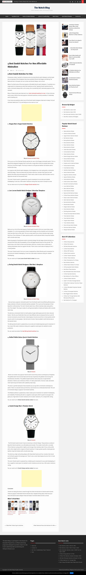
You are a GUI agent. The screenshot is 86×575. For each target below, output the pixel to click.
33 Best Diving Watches (69, 241)
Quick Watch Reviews (67, 16)
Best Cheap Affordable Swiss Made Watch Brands (71, 562)
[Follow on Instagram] (70, 2)
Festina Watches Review (69, 165)
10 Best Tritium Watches (69, 257)
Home (6, 16)
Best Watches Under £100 (70, 109)
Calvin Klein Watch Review (69, 149)
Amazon (30, 158)
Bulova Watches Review (69, 147)
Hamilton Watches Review (70, 170)
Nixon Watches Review (69, 188)
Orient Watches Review (69, 190)
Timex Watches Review (69, 216)
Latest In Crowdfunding (43, 16)
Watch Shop (36, 158)
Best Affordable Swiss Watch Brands (72, 271)
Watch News (56, 16)
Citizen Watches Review (69, 154)
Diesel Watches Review (69, 161)
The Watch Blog (42, 7)
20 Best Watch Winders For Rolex (71, 264)
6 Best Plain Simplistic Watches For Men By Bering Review (12, 513)
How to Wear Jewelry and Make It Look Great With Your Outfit (75, 57)
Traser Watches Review (69, 222)
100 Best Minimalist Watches (70, 246)
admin (13, 70)
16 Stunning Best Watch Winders (71, 267)
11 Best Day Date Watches (70, 274)
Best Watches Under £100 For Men (68, 545)
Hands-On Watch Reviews (29, 16)
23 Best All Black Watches (70, 278)
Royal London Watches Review (71, 197)
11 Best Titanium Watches (70, 255)
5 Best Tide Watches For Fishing (71, 260)
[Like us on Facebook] (75, 2)
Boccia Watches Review (69, 142)
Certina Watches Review (69, 151)
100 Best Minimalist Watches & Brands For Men (22, 513)
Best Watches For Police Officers (71, 276)
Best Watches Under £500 (70, 112)
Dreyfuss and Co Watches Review (71, 163)
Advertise (34, 545)
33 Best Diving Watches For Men (67, 553)
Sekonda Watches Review (69, 202)
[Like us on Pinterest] (78, 2)
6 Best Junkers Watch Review (70, 181)
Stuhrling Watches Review (69, 211)
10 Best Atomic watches (69, 253)
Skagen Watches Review (69, 206)
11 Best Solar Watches (69, 248)
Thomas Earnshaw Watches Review (72, 213)
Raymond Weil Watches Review (71, 193)
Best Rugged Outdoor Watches (71, 293)
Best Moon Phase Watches (70, 269)
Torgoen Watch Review (69, 220)
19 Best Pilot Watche (68, 244)
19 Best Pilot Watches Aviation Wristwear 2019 (70, 556)
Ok (70, 573)
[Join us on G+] (80, 2)
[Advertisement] (31, 112)
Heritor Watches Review (69, 172)
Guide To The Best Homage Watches (72, 280)
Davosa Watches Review (69, 158)
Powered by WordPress (64, 569)
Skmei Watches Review (69, 209)
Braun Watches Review (69, 145)
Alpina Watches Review (69, 131)
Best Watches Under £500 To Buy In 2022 (69, 547)
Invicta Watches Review (69, 179)
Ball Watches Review (68, 138)
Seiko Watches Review (69, 200)
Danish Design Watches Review (71, 156)
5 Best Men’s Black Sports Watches (14, 525)
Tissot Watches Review (69, 218)
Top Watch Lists (15, 16)
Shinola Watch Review (69, 204)
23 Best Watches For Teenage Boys (68, 560)
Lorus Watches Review (69, 186)
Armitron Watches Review (69, 133)
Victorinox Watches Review (70, 227)
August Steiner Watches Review (71, 135)
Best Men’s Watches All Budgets (71, 116)
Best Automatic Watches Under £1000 (72, 114)
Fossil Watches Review (69, 167)
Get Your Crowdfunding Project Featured (41, 550)
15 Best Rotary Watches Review (71, 195)
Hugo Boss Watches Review (70, 174)
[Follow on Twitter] (73, 2)
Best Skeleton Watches (69, 262)
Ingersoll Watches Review (69, 177)
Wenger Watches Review (69, 229)
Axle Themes (81, 569)
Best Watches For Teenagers (70, 300)
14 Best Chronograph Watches (71, 291)
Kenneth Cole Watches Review (70, 184)
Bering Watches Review (69, 140)
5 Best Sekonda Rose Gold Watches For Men (44, 525)
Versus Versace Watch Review (70, 225)
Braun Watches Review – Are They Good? (33, 512)
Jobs (33, 552)
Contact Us (78, 16)
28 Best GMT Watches (69, 251)
